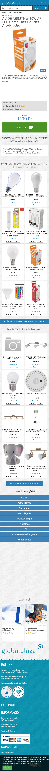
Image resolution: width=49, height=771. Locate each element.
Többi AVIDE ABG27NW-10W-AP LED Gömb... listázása (24, 322)
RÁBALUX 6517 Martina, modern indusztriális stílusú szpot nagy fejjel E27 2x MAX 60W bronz (36, 467)
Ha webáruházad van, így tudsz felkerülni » (14, 683)
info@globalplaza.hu (7, 752)
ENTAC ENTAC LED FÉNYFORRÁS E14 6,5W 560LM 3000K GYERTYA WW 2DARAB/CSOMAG (36, 232)
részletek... (5, 81)
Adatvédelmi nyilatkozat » (9, 724)
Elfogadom (7, 768)
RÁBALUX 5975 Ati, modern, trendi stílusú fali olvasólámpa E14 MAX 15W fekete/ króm (36, 431)
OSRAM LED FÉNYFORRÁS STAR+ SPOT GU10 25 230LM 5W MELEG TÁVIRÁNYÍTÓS (12, 305)
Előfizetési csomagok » (8, 720)
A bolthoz (9, 205)
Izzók (20, 12)
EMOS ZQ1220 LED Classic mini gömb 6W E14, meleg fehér (13, 269)
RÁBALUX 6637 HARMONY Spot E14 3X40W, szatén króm (36, 358)
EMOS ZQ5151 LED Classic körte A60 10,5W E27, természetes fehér (36, 196)
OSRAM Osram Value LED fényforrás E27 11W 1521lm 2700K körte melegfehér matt (13, 196)
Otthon (10, 12)
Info (16, 205)
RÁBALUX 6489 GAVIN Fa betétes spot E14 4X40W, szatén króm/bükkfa (12, 431)
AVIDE (10, 15)
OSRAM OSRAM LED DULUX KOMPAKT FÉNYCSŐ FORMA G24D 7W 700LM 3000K (13, 232)
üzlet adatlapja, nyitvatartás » (13, 109)
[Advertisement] (24, 570)
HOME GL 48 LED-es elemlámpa (36, 393)
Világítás (15, 12)
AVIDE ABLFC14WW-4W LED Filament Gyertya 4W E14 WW (36, 305)
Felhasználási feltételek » (9, 726)
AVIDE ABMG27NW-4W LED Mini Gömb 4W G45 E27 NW (36, 269)
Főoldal (4, 12)
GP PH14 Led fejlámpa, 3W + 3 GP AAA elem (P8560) (12, 358)
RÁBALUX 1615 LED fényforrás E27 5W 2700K (13, 394)
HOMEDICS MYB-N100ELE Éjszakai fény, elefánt (13, 467)
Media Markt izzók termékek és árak (24, 483)
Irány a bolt (22, 127)
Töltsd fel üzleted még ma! (11, 679)
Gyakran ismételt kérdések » (9, 718)
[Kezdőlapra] (10, 4)
